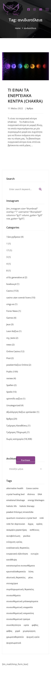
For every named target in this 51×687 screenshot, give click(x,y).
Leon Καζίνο (13, 331)
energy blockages (36, 500)
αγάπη (39, 524)
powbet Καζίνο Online (18, 364)
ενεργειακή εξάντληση (17, 553)
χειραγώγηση (29, 631)
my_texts (12, 338)
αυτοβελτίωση (13, 536)
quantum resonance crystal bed (21, 518)
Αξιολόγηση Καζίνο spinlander (22, 412)
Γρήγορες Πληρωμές (17, 432)
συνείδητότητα (13, 625)
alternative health (14, 488)
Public (12, 371)
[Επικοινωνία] (40, 9)
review (11, 378)
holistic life (11, 506)
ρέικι (30, 577)
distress (31, 494)
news (10, 344)
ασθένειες (34, 529)
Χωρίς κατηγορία (19, 439)
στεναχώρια (12, 583)
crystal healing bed (15, 494)
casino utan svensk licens (20, 297)
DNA (40, 494)
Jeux (9, 324)
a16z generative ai (16, 277)
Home (18, 28)
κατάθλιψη (11, 559)
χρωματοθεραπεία (15, 637)
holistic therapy (27, 506)
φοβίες (35, 625)
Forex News (13, 311)
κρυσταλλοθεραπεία (16, 571)
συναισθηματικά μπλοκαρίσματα (22, 601)
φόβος (9, 631)
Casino (12, 290)
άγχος (30, 524)
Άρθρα (30, 108)
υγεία (26, 625)
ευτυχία (34, 553)
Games (11, 317)
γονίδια (26, 536)
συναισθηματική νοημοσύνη (20, 613)
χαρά (17, 631)
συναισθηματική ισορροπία (19, 607)
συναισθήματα (13, 595)
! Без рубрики (14, 236)
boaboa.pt (12, 284)
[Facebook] (28, 9)
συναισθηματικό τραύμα (18, 619)
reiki (42, 518)
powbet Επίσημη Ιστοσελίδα (19, 512)
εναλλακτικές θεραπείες (17, 547)
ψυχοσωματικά (13, 643)
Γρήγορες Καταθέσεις (18, 425)
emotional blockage (15, 500)
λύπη (30, 571)
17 (9, 250)
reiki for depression (15, 524)
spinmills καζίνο (15, 398)
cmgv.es (11, 304)
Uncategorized (14, 405)
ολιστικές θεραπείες (16, 577)
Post (10, 358)
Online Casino (15, 351)
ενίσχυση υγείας (14, 542)
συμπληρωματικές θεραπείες (20, 589)
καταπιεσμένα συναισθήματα (20, 565)
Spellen (11, 385)
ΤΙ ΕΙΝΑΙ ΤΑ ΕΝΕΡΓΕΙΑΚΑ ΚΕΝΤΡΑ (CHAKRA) (25, 95)
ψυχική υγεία (32, 637)
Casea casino (32, 488)
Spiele (11, 391)
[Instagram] (34, 9)
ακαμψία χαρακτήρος (16, 529)
